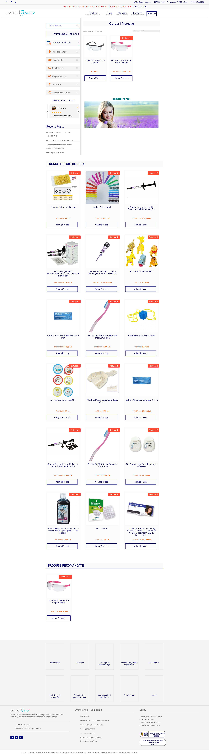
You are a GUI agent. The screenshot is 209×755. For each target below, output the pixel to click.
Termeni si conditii (147, 719)
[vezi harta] (140, 6)
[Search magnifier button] (77, 25)
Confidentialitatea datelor (151, 722)
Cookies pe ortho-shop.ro (150, 725)
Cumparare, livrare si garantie (152, 716)
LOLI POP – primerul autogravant (60, 140)
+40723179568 (89, 733)
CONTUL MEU (198, 2)
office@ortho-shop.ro (142, 2)
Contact (137, 13)
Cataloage (122, 13)
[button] (78, 111)
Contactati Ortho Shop (88, 741)
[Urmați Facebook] (7, 1)
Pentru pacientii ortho (55, 152)
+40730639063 (159, 2)
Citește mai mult (62, 417)
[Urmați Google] (15, 1)
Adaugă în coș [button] (95, 78)
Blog (109, 13)
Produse (93, 13)
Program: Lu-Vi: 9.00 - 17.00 (177, 2)
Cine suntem (84, 716)
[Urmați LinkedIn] (11, 1)
